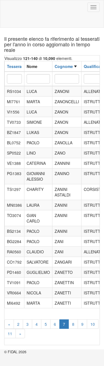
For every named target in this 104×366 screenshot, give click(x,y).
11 (10, 333)
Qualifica (92, 66)
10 (92, 324)
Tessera (14, 66)
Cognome (64, 66)
